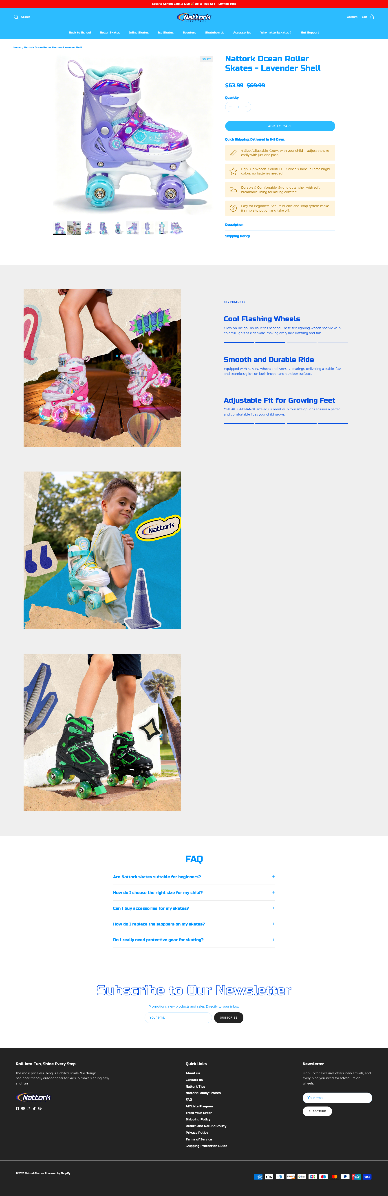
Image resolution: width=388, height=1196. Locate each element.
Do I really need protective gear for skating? (158, 939)
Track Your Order (199, 1113)
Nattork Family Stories (203, 1093)
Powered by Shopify (57, 1173)
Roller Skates (110, 32)
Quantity (232, 97)
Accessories (242, 32)
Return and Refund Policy (206, 1126)
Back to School (80, 32)
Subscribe (229, 1017)
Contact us (194, 1080)
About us (193, 1073)
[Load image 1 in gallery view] (134, 135)
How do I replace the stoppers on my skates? (159, 924)
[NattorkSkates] (194, 17)
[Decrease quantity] (229, 107)
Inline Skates (139, 32)
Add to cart (280, 126)
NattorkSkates (34, 1173)
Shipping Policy (237, 236)
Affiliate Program (199, 1106)
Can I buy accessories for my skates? (151, 908)
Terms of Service (199, 1139)
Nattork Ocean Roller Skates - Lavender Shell (53, 47)
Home (17, 47)
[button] (229, 78)
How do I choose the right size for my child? (158, 892)
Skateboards (214, 32)
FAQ (189, 1099)
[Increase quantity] (247, 107)
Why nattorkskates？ (276, 32)
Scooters (189, 32)
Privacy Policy (197, 1132)
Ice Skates (166, 32)
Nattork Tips (195, 1086)
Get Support (310, 32)
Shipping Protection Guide (206, 1146)
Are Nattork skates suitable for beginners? (157, 876)
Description (234, 224)
